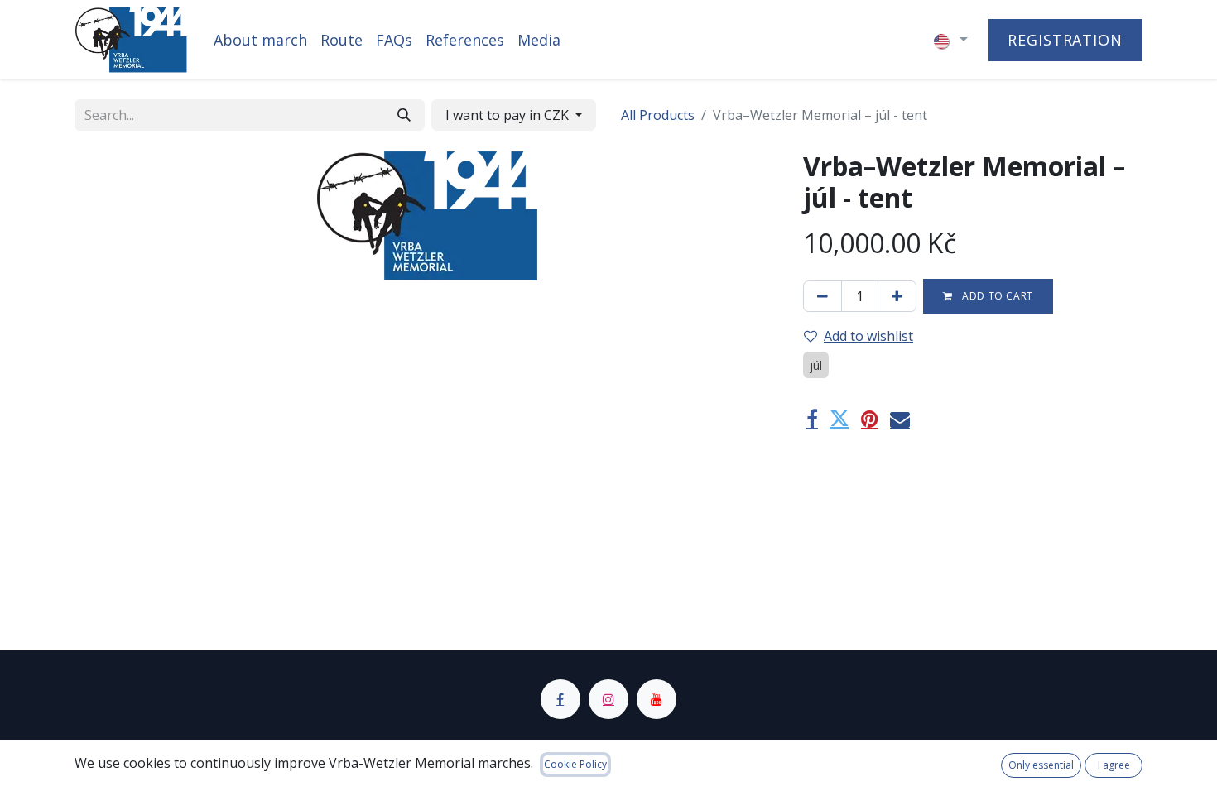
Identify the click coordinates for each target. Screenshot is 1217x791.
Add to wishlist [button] (868, 336)
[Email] (900, 419)
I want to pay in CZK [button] (508, 115)
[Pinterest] (869, 419)
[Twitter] (839, 419)
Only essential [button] (1041, 765)
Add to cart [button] (996, 296)
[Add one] (897, 296)
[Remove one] (822, 296)
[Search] (404, 115)
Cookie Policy (575, 764)
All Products (658, 115)
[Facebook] (812, 419)
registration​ (1065, 40)
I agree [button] (1114, 765)
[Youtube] (656, 699)
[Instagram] (608, 699)
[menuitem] (260, 40)
